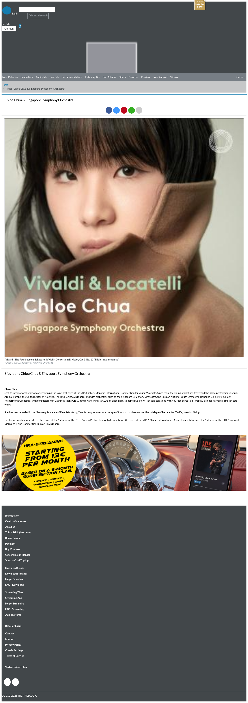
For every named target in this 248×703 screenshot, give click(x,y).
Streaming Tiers (14, 592)
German (9, 28)
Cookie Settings (14, 650)
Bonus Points (12, 538)
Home (5, 84)
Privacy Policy (13, 644)
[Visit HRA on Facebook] (7, 682)
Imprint (9, 639)
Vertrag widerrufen (16, 667)
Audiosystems (13, 614)
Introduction (12, 515)
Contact (9, 633)
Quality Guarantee (15, 521)
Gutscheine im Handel (17, 554)
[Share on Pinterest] (124, 110)
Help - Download (14, 579)
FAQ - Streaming (14, 609)
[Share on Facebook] (109, 110)
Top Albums (109, 77)
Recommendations (72, 77)
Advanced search (37, 15)
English (5, 24)
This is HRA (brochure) (18, 532)
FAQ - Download (14, 584)
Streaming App (13, 597)
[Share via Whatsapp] (131, 110)
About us (10, 526)
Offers (122, 77)
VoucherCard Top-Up (16, 560)
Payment (10, 543)
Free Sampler (160, 77)
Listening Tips (92, 77)
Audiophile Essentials (47, 77)
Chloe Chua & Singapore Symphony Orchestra (29, 362)
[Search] (21, 14)
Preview (145, 77)
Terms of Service (14, 655)
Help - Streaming (14, 603)
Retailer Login (13, 625)
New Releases (10, 77)
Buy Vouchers (12, 549)
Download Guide (14, 568)
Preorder (133, 77)
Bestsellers (27, 77)
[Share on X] (116, 110)
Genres (240, 77)
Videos (174, 77)
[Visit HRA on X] (15, 682)
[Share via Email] (139, 110)
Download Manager (16, 573)
